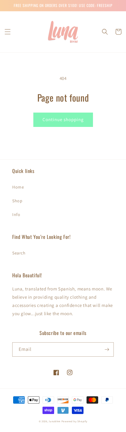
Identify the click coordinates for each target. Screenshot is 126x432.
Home (18, 187)
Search (19, 253)
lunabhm (55, 421)
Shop (17, 200)
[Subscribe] (106, 349)
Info (16, 214)
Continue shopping (63, 119)
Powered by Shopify (74, 421)
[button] (7, 31)
